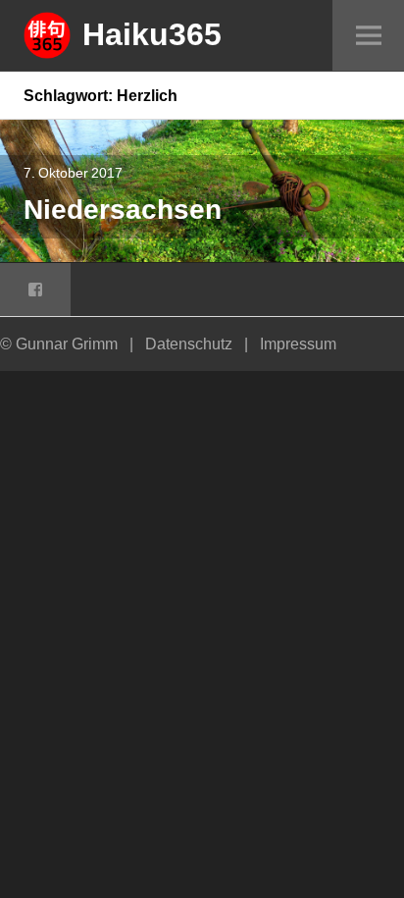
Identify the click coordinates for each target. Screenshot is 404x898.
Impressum (298, 343)
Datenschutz (188, 343)
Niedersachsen (123, 208)
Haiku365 (152, 33)
